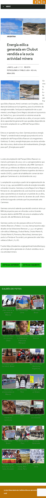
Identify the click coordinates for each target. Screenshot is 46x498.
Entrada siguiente (31, 265)
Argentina (11, 36)
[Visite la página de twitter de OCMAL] (39, 2)
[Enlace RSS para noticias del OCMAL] (44, 2)
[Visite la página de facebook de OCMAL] (35, 2)
